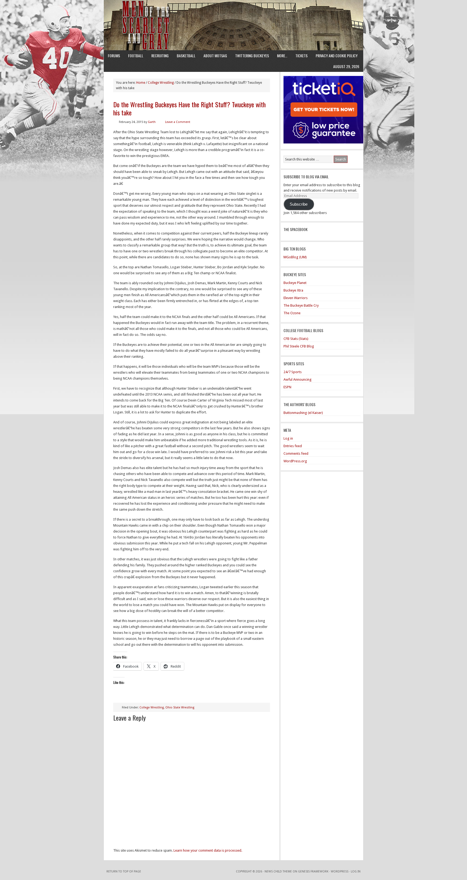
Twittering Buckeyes (252, 55)
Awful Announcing (297, 379)
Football (135, 55)
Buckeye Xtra (293, 290)
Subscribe (299, 204)
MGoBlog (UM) (295, 257)
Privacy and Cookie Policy (337, 55)
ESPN (287, 387)
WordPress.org (295, 461)
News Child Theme (278, 871)
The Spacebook (295, 229)
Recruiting (160, 55)
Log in (288, 438)
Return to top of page (123, 871)
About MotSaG (215, 55)
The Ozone (292, 313)
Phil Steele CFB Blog (298, 346)
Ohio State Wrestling (179, 707)
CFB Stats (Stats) (295, 339)
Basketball (186, 55)
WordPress (339, 871)
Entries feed (292, 446)
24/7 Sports (292, 372)
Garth (152, 122)
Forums (114, 55)
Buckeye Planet (294, 283)
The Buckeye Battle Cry (301, 305)
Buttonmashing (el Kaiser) (303, 413)
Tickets (301, 55)
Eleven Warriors (295, 298)
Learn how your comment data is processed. (208, 850)
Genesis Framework (313, 871)
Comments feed (295, 453)
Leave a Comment (177, 122)
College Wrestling (151, 707)
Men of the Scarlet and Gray (233, 15)
